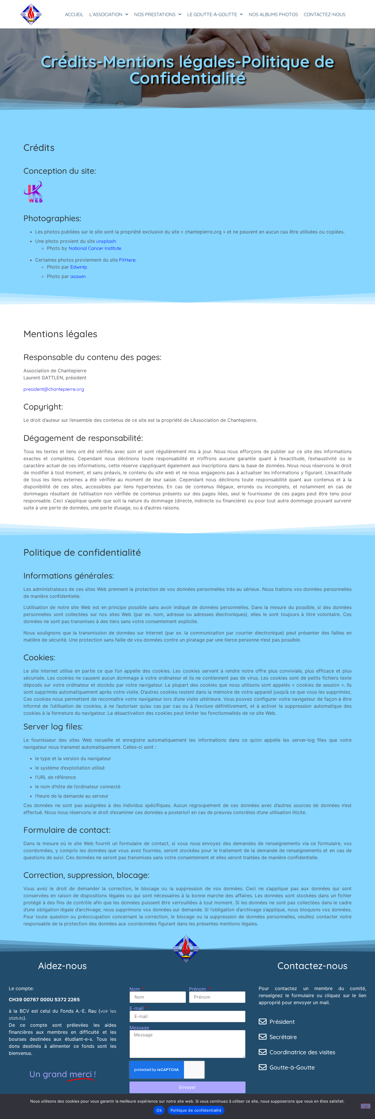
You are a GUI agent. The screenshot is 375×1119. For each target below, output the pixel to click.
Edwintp (78, 267)
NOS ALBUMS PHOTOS (273, 14)
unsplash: (106, 241)
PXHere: (127, 260)
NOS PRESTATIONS (154, 14)
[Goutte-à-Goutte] (263, 1067)
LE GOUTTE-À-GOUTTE (212, 14)
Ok (159, 1110)
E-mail (137, 1008)
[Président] (263, 1021)
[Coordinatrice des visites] (263, 1052)
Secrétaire (283, 1036)
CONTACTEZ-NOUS (324, 14)
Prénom (198, 989)
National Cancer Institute (95, 248)
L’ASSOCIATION (105, 14)
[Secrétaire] (263, 1036)
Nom (135, 989)
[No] (366, 1106)
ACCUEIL (74, 14)
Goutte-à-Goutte (292, 1067)
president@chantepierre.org (53, 389)
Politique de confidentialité (196, 1110)
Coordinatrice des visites (302, 1052)
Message (139, 1027)
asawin (78, 276)
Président (282, 1021)
